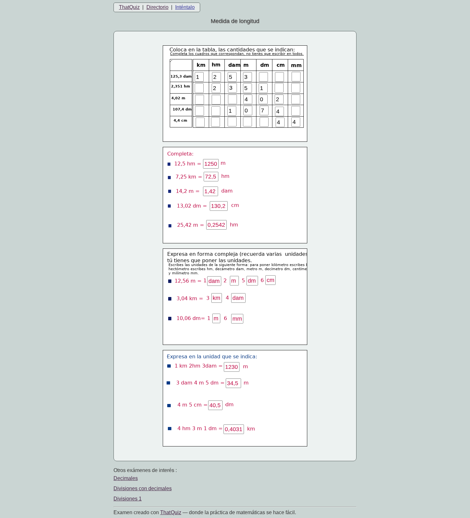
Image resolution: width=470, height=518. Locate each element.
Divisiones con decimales (143, 488)
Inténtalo (185, 7)
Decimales (126, 478)
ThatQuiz (129, 7)
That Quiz (170, 512)
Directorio (157, 7)
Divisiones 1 (128, 498)
